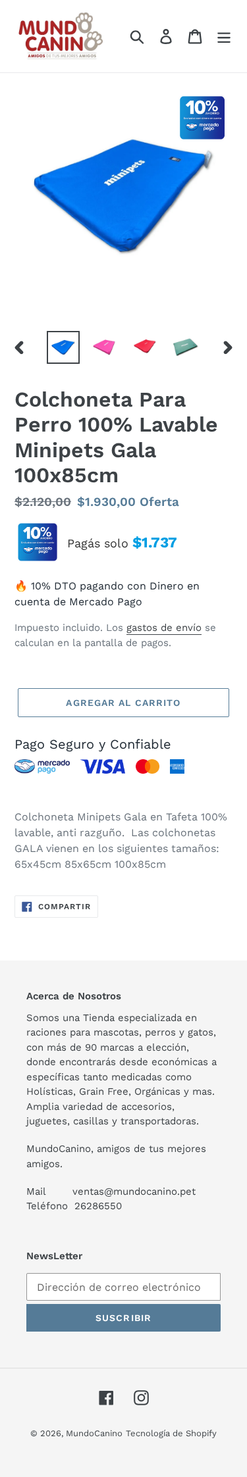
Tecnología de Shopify (171, 1433)
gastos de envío (164, 628)
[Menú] (223, 36)
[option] (63, 347)
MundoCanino (94, 1433)
